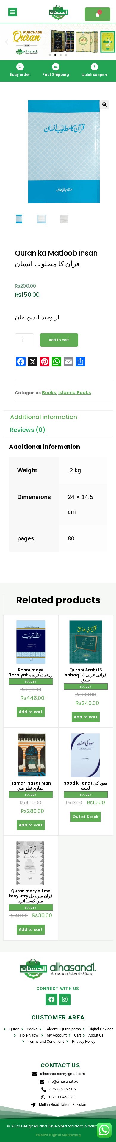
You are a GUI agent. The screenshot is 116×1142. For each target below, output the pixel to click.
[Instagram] (65, 999)
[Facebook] (51, 999)
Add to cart (59, 339)
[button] (12, 12)
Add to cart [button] (31, 712)
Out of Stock (85, 816)
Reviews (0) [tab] (28, 430)
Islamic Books (74, 392)
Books (49, 392)
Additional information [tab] (43, 417)
